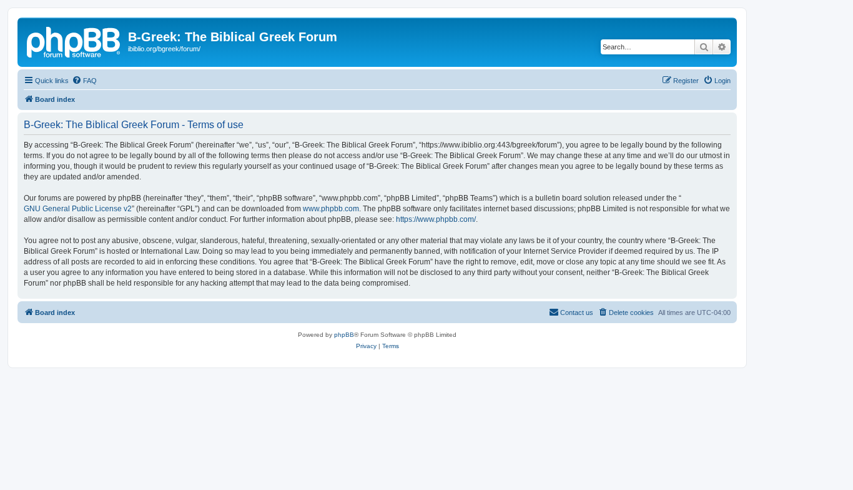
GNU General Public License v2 (78, 208)
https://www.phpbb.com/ (436, 219)
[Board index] (74, 41)
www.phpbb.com (331, 208)
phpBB (344, 334)
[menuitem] (84, 80)
